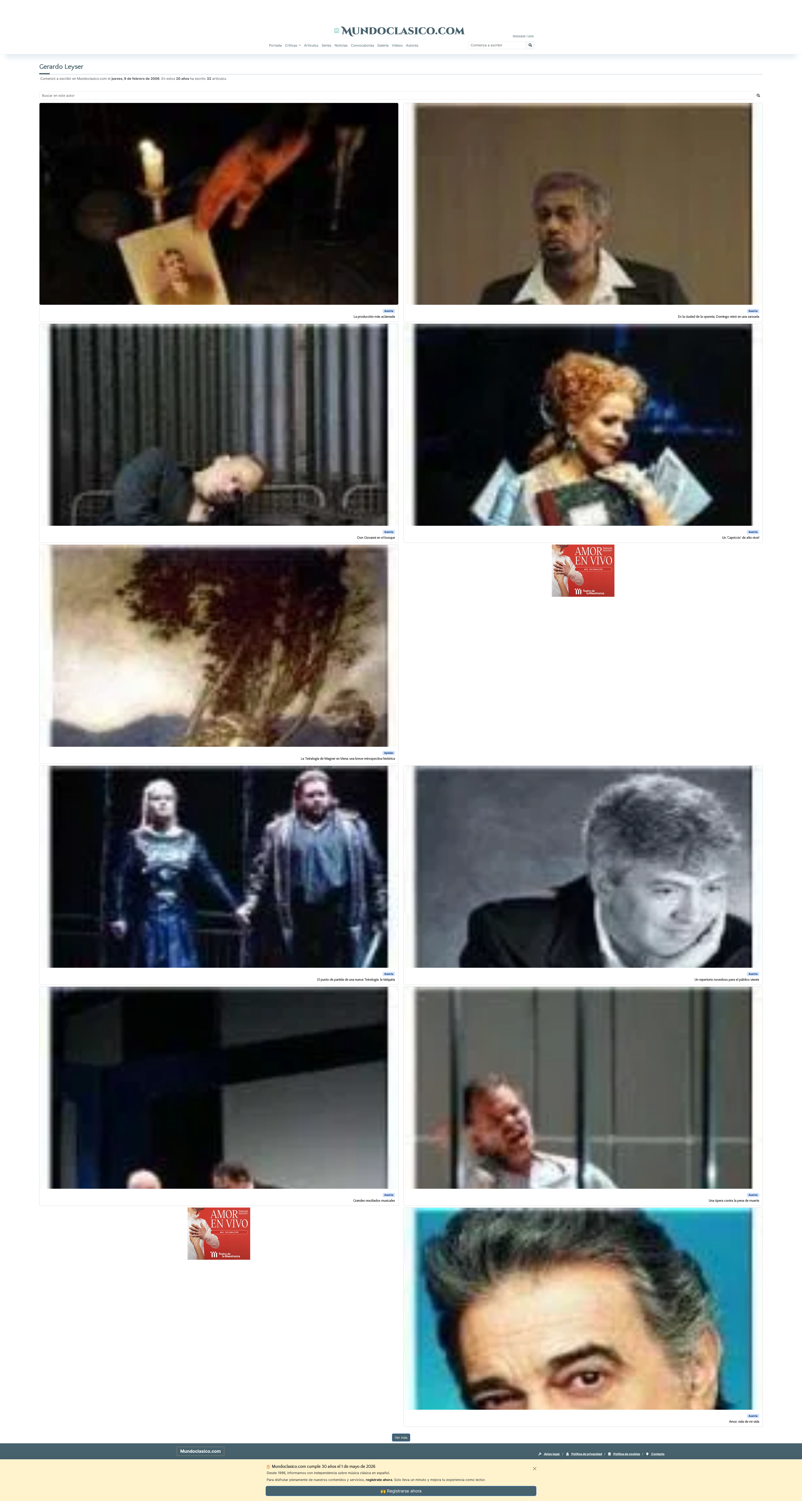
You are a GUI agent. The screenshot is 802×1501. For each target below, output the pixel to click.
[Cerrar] (534, 1468)
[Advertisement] (401, 9)
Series (326, 45)
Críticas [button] (291, 45)
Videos (397, 45)
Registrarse (519, 35)
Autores (412, 45)
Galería (382, 45)
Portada (275, 45)
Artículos (311, 45)
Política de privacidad (586, 1454)
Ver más (401, 1437)
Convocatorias (362, 45)
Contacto (658, 1454)
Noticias (341, 45)
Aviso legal (551, 1454)
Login (531, 35)
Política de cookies (626, 1454)
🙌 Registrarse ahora (401, 1490)
